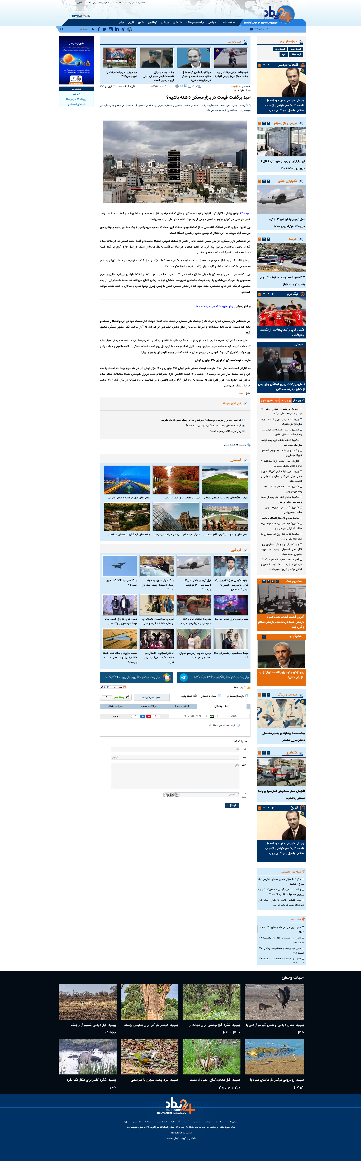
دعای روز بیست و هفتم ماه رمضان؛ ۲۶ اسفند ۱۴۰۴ (281, 961)
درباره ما (130, 3)
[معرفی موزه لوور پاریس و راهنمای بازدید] (176, 516)
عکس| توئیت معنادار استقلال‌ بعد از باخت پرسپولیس (281, 489)
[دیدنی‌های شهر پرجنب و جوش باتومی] (127, 479)
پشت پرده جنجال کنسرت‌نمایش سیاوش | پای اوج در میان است (158, 76)
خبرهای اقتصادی (76, 104)
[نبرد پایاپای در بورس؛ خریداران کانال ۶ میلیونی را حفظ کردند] (281, 141)
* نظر (244, 765)
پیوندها (122, 3)
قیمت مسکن (229, 445)
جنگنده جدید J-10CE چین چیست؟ (121, 582)
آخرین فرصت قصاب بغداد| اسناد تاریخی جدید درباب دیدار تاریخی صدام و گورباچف (281, 622)
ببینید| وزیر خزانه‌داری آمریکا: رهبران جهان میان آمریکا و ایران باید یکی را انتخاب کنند (281, 476)
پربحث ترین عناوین (269, 401)
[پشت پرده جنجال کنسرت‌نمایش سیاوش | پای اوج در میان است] (157, 57)
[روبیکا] (136, 677)
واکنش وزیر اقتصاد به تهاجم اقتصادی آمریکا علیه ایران (281, 453)
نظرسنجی (87, 3)
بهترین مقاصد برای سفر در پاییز (182, 498)
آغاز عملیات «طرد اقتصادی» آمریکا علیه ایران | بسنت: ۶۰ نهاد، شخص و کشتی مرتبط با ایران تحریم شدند (281, 564)
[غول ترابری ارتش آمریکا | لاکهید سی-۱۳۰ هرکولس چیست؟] (193, 566)
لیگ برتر (292, 294)
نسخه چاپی (186, 696)
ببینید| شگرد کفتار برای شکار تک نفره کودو (91, 1083)
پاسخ (115, 716)
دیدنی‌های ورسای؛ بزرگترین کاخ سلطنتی (225, 534)
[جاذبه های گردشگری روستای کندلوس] (127, 516)
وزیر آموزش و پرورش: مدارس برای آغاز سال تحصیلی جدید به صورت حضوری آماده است (281, 549)
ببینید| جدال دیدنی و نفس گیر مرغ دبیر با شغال (275, 1028)
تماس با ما (140, 3)
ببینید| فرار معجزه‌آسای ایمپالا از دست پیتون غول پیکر (214, 1083)
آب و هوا (108, 3)
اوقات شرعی (97, 3)
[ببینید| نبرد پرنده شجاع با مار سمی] (150, 1056)
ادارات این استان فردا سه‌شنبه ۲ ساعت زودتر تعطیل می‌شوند (281, 463)
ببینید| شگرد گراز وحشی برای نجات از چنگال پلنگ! (214, 1028)
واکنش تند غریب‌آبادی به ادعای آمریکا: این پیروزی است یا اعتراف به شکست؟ (281, 892)
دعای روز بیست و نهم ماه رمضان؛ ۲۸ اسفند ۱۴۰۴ (281, 940)
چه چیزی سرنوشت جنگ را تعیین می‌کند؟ (122, 74)
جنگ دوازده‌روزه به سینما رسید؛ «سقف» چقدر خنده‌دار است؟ (158, 585)
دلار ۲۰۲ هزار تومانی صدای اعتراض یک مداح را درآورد (281, 881)
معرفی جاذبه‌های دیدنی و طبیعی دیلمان (226, 498)
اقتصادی (246, 86)
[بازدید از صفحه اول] (246, 695)
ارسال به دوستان (208, 696)
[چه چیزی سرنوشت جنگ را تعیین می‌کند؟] (120, 57)
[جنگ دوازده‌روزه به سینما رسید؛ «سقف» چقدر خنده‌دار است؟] (156, 566)
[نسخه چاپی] (177, 86)
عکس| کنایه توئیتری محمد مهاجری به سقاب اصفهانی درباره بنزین (281, 526)
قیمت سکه (295, 49)
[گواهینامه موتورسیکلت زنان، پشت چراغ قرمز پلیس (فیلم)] (231, 57)
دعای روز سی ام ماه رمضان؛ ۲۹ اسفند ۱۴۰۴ (281, 929)
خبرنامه (148, 1122)
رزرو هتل (76, 94)
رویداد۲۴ (245, 213)
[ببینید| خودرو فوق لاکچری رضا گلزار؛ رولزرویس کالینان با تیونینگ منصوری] (231, 566)
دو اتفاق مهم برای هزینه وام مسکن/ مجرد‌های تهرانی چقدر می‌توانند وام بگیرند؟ (201, 420)
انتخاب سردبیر (288, 65)
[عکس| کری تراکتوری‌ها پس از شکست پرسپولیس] (281, 311)
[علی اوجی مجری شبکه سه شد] (231, 605)
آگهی (79, 3)
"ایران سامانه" (172, 1138)
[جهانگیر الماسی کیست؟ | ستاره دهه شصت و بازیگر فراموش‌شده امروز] (194, 57)
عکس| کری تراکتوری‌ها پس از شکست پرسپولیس (282, 332)
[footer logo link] (176, 1108)
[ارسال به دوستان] (181, 86)
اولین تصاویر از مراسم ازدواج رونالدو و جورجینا (195, 655)
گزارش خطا (239, 688)
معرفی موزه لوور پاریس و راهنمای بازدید (176, 534)
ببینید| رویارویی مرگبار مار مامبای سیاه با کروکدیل (277, 1083)
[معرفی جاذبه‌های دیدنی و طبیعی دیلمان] (225, 479)
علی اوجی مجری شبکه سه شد (231, 619)
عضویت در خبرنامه (151, 697)
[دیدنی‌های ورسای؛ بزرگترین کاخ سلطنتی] (225, 516)
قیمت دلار (280, 49)
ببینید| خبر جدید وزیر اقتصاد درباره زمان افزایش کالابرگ (281, 421)
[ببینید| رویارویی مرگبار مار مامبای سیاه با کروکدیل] (275, 1056)
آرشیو (115, 3)
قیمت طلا (296, 55)
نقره (284, 55)
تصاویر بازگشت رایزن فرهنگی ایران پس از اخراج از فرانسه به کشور (281, 387)
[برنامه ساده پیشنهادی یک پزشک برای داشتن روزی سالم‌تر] (281, 713)
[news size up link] (199, 86)
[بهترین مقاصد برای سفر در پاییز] (176, 479)
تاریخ (294, 808)
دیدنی (298, 344)
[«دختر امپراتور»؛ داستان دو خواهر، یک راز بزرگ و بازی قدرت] (156, 639)
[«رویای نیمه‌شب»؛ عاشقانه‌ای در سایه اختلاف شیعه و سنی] (156, 605)
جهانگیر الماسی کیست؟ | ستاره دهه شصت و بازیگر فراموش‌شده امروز (196, 76)
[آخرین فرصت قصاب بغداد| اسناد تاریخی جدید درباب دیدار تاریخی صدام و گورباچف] (281, 599)
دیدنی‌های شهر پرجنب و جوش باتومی (129, 498)
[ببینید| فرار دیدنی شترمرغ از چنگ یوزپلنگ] (88, 1002)
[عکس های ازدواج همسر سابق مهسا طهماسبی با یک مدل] (119, 605)
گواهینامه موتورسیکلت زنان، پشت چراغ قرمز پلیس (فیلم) (231, 74)
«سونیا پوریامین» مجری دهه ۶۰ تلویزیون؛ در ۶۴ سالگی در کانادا (281, 411)
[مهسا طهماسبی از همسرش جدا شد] (231, 639)
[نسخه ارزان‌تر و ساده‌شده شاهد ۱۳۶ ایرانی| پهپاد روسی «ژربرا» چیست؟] (119, 639)
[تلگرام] (213, 677)
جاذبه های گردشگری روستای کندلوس (129, 534)
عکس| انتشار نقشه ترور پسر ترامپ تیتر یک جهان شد (281, 442)
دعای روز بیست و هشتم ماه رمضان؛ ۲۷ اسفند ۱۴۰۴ (281, 950)
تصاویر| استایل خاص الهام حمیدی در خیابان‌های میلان (195, 621)
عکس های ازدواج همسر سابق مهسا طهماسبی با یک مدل (120, 621)
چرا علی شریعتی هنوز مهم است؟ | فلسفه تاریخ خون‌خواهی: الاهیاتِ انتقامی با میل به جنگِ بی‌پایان (284, 105)
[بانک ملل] (76, 60)
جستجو (196, 1122)
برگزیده (234, 86)
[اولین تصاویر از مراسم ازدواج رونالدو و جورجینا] (193, 639)
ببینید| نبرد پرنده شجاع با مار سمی (154, 1080)
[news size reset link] (195, 86)
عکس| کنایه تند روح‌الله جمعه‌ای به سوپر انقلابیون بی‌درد (281, 536)
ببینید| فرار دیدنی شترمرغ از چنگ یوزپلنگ (93, 1028)
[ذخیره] (185, 85)
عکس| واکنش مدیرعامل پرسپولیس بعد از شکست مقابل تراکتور (281, 432)
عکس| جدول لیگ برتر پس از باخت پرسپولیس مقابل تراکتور (281, 499)
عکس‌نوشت (294, 581)
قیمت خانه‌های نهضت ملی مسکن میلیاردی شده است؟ (213, 426)
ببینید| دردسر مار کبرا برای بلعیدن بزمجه (151, 1025)
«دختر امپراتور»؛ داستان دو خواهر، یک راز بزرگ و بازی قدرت (159, 658)
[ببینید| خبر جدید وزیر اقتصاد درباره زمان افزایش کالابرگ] (281, 654)
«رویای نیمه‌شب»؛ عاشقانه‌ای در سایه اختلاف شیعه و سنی (158, 621)
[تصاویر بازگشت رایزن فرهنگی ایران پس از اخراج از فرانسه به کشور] (281, 364)
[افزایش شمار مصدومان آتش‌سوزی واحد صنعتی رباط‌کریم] (281, 771)
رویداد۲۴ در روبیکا (76, 99)
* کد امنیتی (243, 795)
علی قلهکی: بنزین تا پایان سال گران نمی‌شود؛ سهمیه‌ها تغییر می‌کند (281, 902)
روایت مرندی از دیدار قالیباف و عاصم (280, 518)
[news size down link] (189, 86)
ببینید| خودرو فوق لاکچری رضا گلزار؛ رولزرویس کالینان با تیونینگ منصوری (231, 585)
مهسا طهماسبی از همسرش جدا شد (231, 655)
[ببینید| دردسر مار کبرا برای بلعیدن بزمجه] (150, 1002)
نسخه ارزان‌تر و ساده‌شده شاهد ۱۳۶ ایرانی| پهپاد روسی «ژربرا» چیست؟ (120, 658)
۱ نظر (235, 91)
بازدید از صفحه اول (235, 696)
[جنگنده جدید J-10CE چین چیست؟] (119, 566)
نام (245, 749)
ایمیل (244, 757)
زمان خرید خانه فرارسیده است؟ (214, 306)
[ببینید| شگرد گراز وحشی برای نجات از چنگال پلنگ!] (211, 1002)
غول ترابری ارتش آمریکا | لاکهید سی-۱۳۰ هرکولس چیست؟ (197, 585)
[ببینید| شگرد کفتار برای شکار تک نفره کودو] (88, 1056)
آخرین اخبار (298, 401)
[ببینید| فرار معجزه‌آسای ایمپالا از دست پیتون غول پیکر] (211, 1056)
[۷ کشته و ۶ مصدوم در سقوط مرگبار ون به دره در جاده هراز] (281, 257)
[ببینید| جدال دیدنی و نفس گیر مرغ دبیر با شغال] (275, 1002)
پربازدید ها (286, 401)
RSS (125, 1122)
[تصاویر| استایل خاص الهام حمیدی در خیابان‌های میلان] (193, 605)
